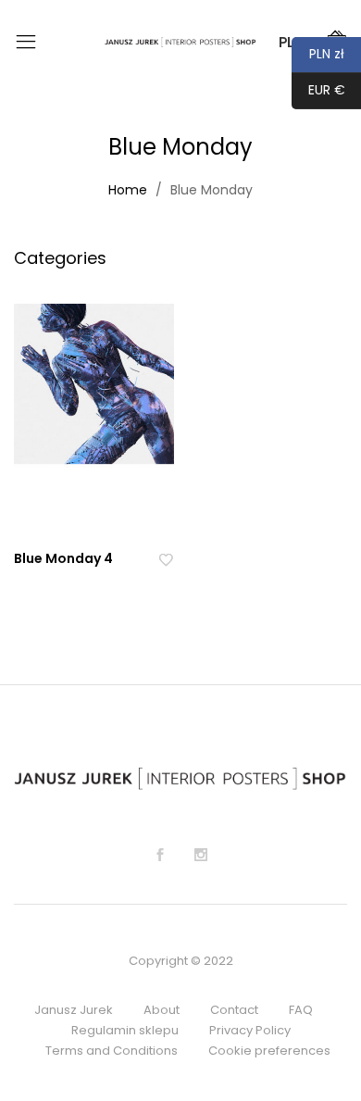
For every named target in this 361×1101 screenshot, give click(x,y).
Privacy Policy (250, 1030)
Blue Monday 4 (63, 558)
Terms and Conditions (111, 1050)
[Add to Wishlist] (165, 559)
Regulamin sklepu (125, 1030)
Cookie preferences (269, 1050)
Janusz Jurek (73, 1010)
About (161, 1010)
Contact (234, 1010)
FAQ (301, 1010)
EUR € (318, 90)
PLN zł (318, 53)
